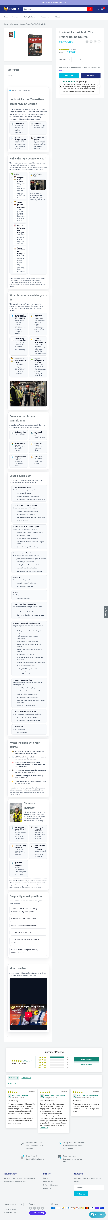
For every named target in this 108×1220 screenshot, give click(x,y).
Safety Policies (29, 17)
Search (46, 1178)
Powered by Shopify (10, 1212)
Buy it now (90, 75)
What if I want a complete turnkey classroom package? (28, 951)
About (57, 17)
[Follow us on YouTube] (42, 1208)
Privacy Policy (48, 1181)
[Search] (89, 9)
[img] (13, 1092)
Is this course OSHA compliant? (28, 918)
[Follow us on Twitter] (34, 1208)
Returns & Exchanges (51, 1185)
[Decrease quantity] (69, 59)
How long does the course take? (28, 925)
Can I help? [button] (99, 1214)
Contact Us (47, 1188)
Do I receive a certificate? (28, 932)
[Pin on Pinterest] (91, 41)
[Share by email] (99, 41)
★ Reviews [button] (106, 612)
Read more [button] (44, 1128)
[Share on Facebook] (87, 41)
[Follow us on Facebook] (30, 1208)
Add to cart (69, 75)
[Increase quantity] (80, 59)
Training (15, 17)
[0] (102, 9)
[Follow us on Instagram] (38, 1208)
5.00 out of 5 (27, 1061)
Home (6, 17)
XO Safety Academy (66, 42)
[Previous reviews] (60, 86)
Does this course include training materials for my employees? (28, 910)
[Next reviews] (98, 86)
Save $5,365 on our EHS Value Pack (54, 2)
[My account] (98, 9)
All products (14, 24)
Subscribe (81, 1194)
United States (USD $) (12, 1204)
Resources (45, 17)
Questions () (26, 1078)
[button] (64, 49)
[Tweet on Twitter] (95, 41)
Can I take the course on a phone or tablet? (28, 941)
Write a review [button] (86, 1059)
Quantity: (62, 59)
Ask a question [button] (86, 1065)
